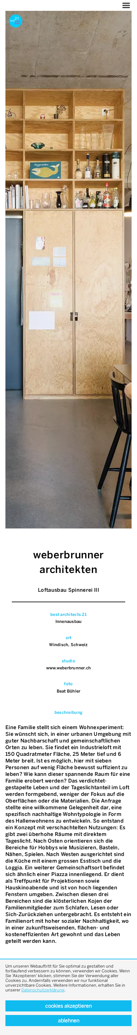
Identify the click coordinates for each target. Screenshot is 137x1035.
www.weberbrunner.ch (68, 668)
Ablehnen (68, 1021)
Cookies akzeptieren (68, 1006)
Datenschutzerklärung (42, 990)
